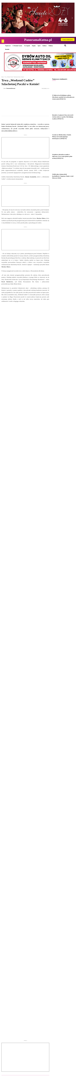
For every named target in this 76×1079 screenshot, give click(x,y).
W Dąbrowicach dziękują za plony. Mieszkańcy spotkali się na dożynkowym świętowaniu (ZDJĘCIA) (63, 97)
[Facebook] (2, 41)
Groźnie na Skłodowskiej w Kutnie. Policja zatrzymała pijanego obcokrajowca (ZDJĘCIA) (61, 136)
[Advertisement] (25, 147)
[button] (38, 18)
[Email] (13, 119)
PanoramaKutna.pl (10, 88)
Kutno (2, 76)
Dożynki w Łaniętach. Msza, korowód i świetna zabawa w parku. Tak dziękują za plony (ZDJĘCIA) (62, 116)
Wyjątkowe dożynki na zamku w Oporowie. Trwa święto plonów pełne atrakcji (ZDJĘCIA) (62, 156)
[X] (6, 119)
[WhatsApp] (9, 119)
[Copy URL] (16, 119)
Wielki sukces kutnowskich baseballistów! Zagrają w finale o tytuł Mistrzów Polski (62, 176)
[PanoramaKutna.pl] (2, 88)
